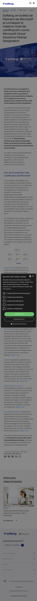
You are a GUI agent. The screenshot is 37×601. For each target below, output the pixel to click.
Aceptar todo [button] (19, 314)
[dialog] (18, 300)
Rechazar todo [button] (19, 319)
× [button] (33, 276)
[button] (18, 324)
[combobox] (30, 276)
